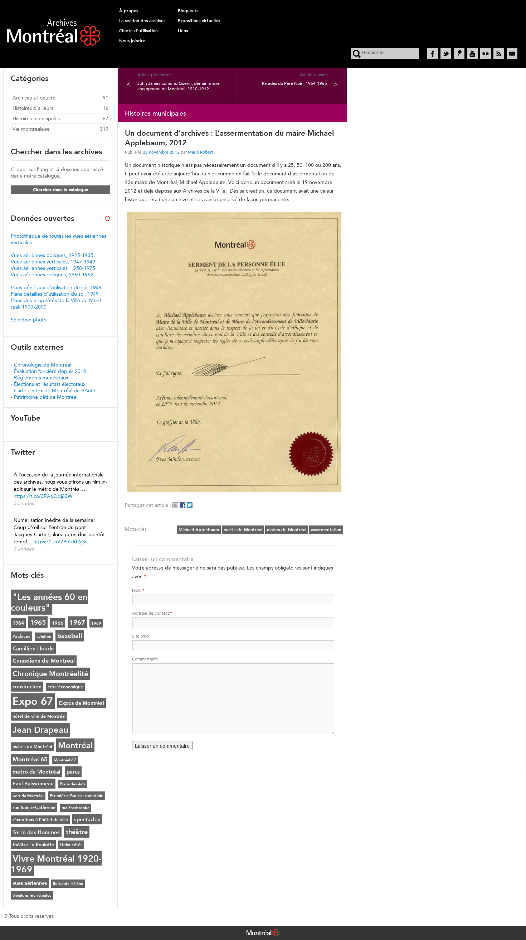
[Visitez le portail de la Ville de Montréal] (263, 933)
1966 (57, 623)
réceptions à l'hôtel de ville (40, 819)
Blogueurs (188, 10)
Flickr (485, 53)
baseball (69, 636)
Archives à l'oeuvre (34, 98)
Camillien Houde (33, 648)
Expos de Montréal (81, 703)
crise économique (65, 686)
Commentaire (145, 659)
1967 (77, 622)
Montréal (75, 745)
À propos (128, 10)
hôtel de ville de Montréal (39, 716)
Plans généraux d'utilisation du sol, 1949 (56, 287)
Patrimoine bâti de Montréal (45, 397)
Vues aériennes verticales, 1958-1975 (53, 268)
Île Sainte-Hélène (68, 883)
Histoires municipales (36, 118)
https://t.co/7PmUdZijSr (60, 541)
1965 (38, 622)
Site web (140, 636)
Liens (183, 30)
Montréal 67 (65, 760)
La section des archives (142, 20)
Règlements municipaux (41, 377)
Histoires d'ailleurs (33, 108)
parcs (73, 771)
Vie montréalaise (31, 129)
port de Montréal (28, 796)
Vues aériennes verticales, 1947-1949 (53, 261)
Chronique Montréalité (50, 673)
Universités (71, 844)
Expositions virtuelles (199, 20)
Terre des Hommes (36, 832)
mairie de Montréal (243, 529)
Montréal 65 (30, 759)
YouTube (472, 53)
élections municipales (32, 895)
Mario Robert (200, 152)
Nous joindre (132, 40)
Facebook (432, 53)
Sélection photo (29, 319)
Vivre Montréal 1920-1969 (56, 863)
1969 (96, 623)
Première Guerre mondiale (76, 795)
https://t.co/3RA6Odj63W (43, 496)
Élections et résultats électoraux (50, 384)
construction (27, 686)
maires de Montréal (286, 529)
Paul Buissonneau (33, 783)
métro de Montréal (36, 771)
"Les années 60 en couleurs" (49, 602)
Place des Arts (73, 784)
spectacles (87, 819)
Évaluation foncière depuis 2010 (50, 371)
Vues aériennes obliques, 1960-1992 (52, 274)
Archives (21, 636)
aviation (43, 636)
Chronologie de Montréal (42, 365)
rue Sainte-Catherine (34, 807)
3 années (24, 503)
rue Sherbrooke (75, 807)
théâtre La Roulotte (33, 844)
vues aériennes (30, 883)
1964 (18, 623)
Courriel (512, 53)
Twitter (445, 53)
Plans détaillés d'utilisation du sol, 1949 (55, 294)
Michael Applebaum (199, 529)
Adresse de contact (152, 613)
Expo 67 (33, 701)
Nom (138, 590)
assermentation (326, 529)
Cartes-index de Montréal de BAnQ (54, 390)
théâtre (77, 832)
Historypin (459, 53)
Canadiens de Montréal (44, 660)
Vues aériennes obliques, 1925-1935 (52, 255)
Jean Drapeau (40, 730)
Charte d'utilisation (138, 30)
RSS (498, 53)
